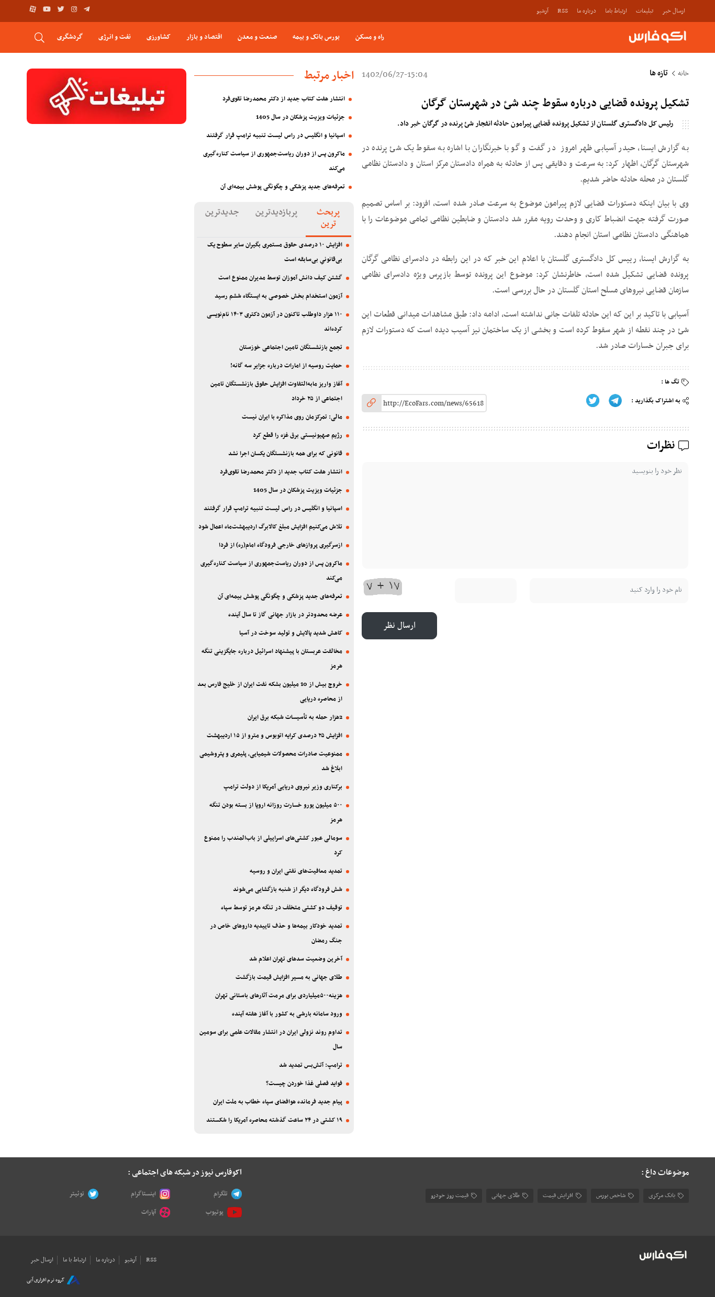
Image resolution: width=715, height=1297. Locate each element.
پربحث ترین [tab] (328, 218)
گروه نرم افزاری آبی (45, 1280)
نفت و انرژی (114, 36)
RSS (562, 11)
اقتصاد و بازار (204, 36)
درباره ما (586, 11)
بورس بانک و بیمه (316, 36)
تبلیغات (644, 11)
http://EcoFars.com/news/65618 (433, 404)
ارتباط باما (616, 11)
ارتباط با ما (74, 1260)
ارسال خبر (673, 11)
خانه (683, 74)
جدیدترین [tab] (222, 212)
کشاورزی (159, 36)
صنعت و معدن (257, 36)
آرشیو (543, 11)
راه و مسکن (369, 36)
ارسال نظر (399, 625)
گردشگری (70, 36)
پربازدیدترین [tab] (276, 212)
